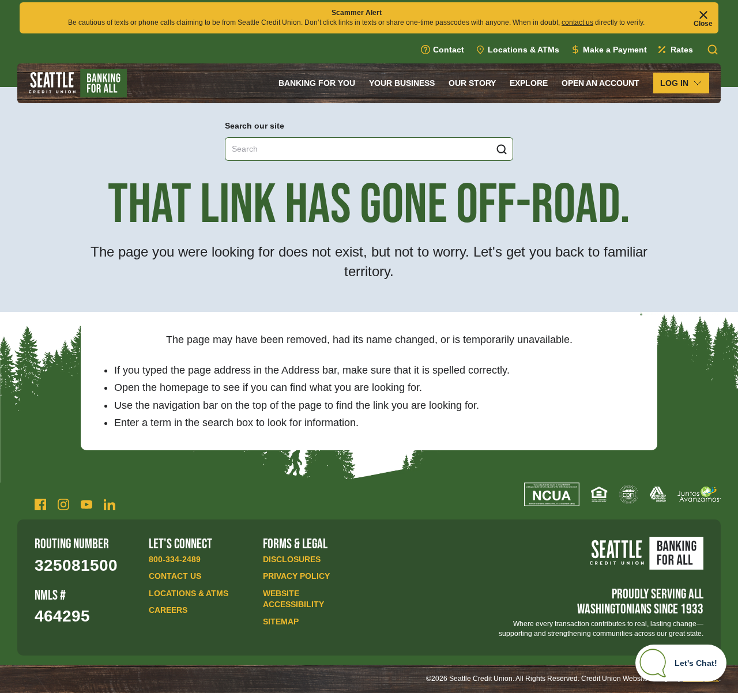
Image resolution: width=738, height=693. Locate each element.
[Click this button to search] (501, 149)
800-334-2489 (175, 559)
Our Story (472, 83)
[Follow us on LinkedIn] (109, 504)
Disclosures (292, 559)
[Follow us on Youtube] (86, 504)
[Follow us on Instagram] (63, 504)
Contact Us (175, 576)
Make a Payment (615, 49)
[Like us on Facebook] (40, 504)
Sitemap (281, 621)
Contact (448, 49)
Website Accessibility (293, 599)
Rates (682, 49)
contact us (577, 22)
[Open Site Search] (713, 50)
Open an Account (600, 83)
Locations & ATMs (523, 49)
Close (703, 23)
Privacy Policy (296, 576)
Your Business (402, 83)
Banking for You (316, 83)
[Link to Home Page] (78, 83)
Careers (168, 610)
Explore (529, 83)
